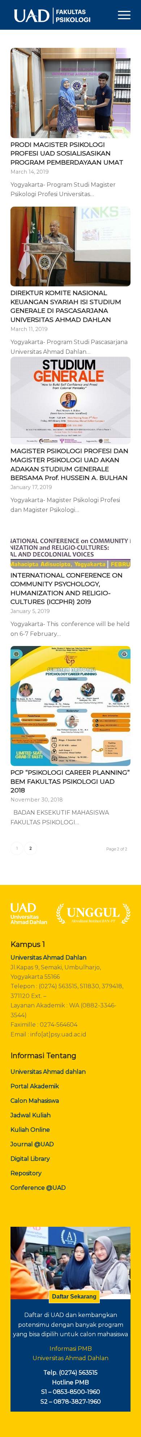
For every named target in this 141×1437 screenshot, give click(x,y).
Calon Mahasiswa (34, 1100)
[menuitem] (121, 14)
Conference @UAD (38, 1187)
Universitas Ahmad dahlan (48, 1071)
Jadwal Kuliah (30, 1115)
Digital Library (30, 1158)
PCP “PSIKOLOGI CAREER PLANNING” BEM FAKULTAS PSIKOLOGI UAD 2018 (70, 781)
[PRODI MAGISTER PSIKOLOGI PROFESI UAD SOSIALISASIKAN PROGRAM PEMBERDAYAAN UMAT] (70, 93)
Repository (26, 1173)
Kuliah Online (30, 1129)
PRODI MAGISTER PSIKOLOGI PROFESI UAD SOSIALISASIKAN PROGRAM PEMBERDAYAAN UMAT (66, 153)
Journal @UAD (32, 1144)
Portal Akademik (34, 1086)
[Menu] (121, 14)
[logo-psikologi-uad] (58, 14)
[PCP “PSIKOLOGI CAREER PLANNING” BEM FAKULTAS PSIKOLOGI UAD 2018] (70, 706)
